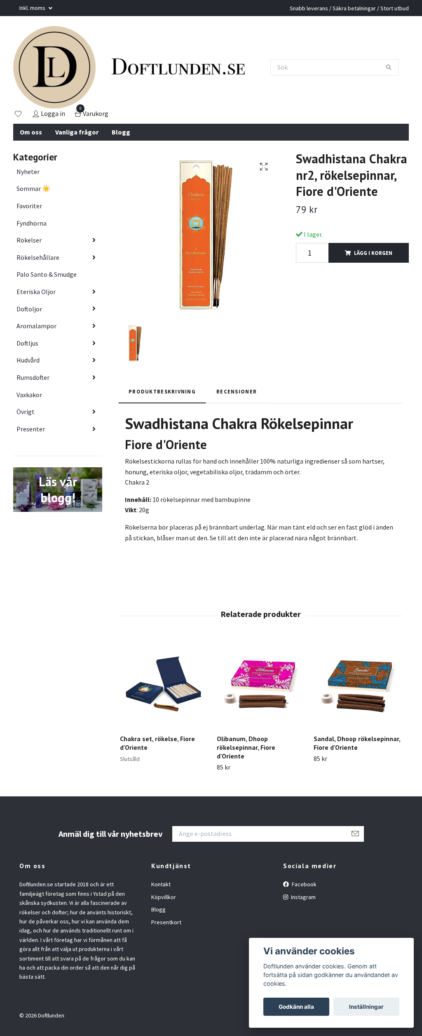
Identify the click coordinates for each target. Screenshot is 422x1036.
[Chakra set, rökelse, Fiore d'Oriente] (163, 684)
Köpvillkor (163, 897)
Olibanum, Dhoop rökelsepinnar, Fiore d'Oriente (246, 747)
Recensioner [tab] (236, 391)
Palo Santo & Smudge (46, 274)
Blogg (121, 132)
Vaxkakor (29, 395)
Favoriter (29, 206)
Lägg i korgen (373, 253)
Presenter (30, 429)
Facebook (303, 884)
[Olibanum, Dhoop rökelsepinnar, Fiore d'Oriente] (260, 684)
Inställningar (366, 1006)
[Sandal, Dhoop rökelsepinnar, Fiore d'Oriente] (357, 684)
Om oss (31, 132)
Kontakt (161, 884)
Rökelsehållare (37, 257)
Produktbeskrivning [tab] (162, 391)
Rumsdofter (32, 377)
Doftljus (27, 343)
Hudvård (28, 360)
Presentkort (166, 922)
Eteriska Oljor (36, 291)
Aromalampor (36, 326)
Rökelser (29, 240)
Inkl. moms (33, 8)
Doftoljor (29, 309)
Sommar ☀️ (33, 188)
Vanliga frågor (76, 132)
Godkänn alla (296, 1006)
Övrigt (25, 411)
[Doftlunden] (54, 67)
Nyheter (28, 171)
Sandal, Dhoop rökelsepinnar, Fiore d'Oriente (357, 743)
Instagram (303, 897)
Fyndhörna (31, 223)
